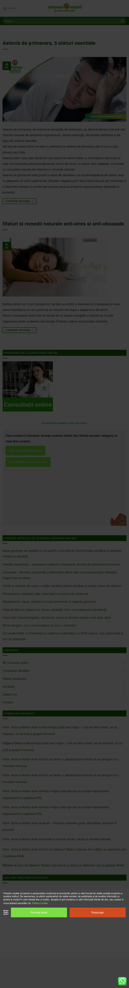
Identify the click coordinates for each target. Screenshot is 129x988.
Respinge (97, 912)
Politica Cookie (40, 903)
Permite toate (39, 912)
